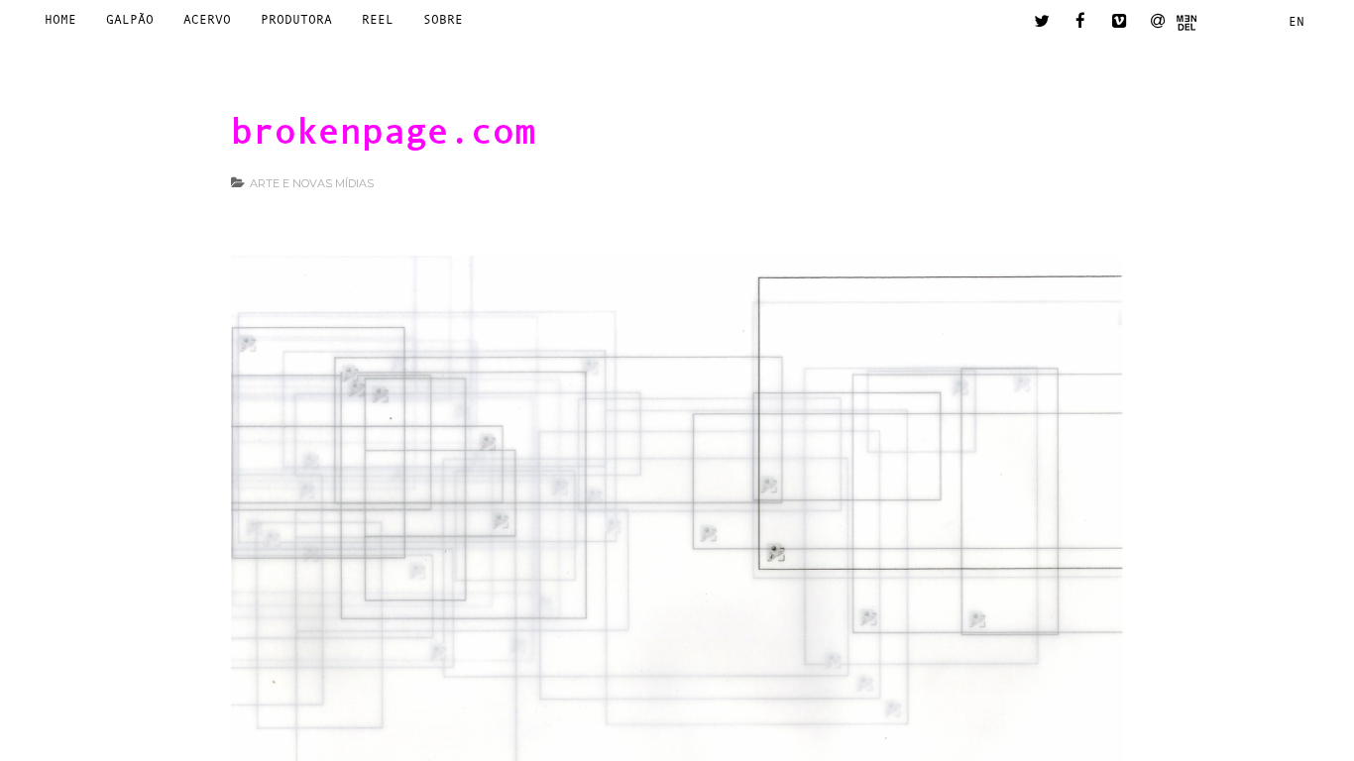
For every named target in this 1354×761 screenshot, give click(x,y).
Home (60, 19)
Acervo (207, 19)
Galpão (130, 19)
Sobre (443, 19)
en (1296, 21)
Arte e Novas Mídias (312, 183)
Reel (378, 19)
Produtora (296, 19)
